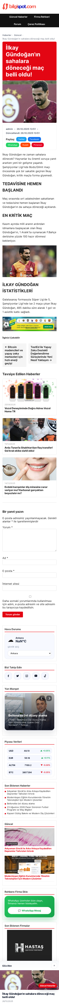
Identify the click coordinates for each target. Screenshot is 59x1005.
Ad (5, 558)
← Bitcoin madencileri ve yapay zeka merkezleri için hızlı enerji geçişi (14, 355)
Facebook (34, 139)
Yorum (7, 527)
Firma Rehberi (42, 16)
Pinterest (38, 145)
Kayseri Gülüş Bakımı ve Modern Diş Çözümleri (30, 813)
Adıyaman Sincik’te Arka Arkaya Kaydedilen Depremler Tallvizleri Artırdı (28, 792)
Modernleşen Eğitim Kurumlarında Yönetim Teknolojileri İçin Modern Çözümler (28, 798)
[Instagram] (26, 676)
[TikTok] (45, 676)
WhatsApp (12, 145)
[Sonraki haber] (49, 698)
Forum (17, 24)
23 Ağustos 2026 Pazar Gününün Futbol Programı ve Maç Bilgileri (27, 808)
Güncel (17, 35)
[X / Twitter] (17, 676)
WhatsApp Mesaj (29, 910)
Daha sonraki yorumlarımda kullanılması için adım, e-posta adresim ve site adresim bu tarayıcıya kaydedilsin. (28, 604)
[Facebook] (8, 676)
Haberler (6, 35)
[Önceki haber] (42, 698)
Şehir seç (13, 647)
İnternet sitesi (10, 583)
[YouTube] (36, 676)
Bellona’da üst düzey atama (21, 803)
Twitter (21, 139)
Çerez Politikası (36, 24)
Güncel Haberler (18, 16)
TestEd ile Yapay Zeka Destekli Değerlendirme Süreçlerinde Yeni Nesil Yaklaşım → (41, 353)
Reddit (25, 145)
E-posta (8, 570)
